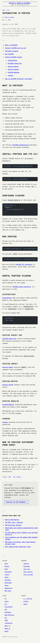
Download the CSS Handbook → (16, 502)
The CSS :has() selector (14, 522)
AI (5, 598)
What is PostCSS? (11, 45)
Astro (7, 601)
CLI (6, 604)
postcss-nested (13, 69)
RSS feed (8, 591)
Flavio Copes (9, 17)
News (6, 569)
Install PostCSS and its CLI (15, 48)
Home (3, 10)
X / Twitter (27, 598)
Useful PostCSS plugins (13, 57)
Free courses (28, 574)
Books (7, 577)
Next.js (7, 626)
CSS (8, 10)
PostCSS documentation (20, 145)
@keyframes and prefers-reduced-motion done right (21, 529)
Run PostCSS (9, 54)
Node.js (7, 628)
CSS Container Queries (13, 525)
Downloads (8, 583)
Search (7, 566)
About (7, 585)
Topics (7, 574)
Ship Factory (28, 572)
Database (8, 612)
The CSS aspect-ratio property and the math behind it (21, 533)
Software (8, 580)
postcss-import (13, 66)
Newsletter (8, 588)
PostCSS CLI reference (24, 264)
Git (6, 618)
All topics (17, 477)
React (7, 631)
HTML (6, 620)
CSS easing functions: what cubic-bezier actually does (20, 543)
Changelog (8, 572)
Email (25, 604)
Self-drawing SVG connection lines (18, 547)
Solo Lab (26, 569)
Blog (6, 563)
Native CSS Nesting (12, 520)
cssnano (10, 75)
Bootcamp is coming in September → (20, 3)
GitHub (25, 601)
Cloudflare (8, 607)
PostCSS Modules (13, 72)
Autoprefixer (12, 60)
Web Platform (9, 615)
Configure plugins (11, 51)
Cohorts (26, 563)
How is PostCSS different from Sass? (18, 79)
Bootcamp (26, 566)
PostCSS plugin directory (21, 287)
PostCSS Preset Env (15, 63)
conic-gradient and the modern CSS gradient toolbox (21, 538)
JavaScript (8, 623)
